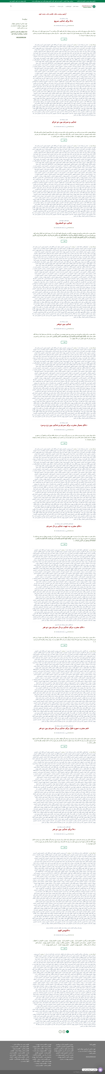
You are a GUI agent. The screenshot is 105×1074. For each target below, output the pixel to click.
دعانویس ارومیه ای (77, 66)
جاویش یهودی (67, 63)
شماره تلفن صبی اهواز (71, 596)
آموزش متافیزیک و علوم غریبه (80, 553)
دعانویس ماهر (89, 71)
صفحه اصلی (75, 6)
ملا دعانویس (53, 111)
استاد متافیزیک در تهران (38, 54)
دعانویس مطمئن (68, 73)
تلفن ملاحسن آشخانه (58, 59)
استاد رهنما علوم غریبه (67, 53)
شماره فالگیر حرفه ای (65, 100)
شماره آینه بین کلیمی (38, 83)
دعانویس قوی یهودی (44, 69)
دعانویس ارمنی (45, 64)
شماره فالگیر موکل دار (45, 100)
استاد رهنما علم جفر (77, 53)
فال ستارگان (41, 108)
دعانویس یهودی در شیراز (82, 581)
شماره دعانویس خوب (60, 95)
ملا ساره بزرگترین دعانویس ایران (42, 111)
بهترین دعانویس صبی (44, 58)
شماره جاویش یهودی (46, 93)
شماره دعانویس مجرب (55, 96)
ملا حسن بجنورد (60, 111)
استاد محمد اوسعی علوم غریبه (60, 56)
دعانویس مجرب (70, 71)
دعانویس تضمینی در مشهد (86, 573)
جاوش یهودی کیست (39, 61)
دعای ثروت (57, 624)
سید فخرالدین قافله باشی (77, 588)
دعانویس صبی (83, 69)
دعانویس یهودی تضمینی (56, 74)
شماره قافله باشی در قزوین (86, 101)
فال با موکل (72, 108)
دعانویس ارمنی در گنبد (87, 66)
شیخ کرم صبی (36, 101)
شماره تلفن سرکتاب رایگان (63, 89)
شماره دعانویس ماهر (66, 96)
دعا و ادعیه (52, 6)
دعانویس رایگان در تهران (60, 68)
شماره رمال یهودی (50, 98)
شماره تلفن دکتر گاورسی (41, 88)
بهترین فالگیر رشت (76, 59)
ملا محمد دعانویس (57, 113)
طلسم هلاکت (64, 613)
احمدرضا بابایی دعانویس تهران (52, 48)
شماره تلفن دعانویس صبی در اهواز (71, 88)
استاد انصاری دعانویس (57, 49)
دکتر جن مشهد (49, 78)
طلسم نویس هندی (49, 106)
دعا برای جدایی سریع (64, 21)
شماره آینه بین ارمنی (59, 83)
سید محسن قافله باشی (69, 83)
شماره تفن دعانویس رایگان (48, 84)
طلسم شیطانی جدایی (71, 105)
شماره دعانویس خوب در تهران (47, 95)
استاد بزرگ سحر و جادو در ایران (74, 51)
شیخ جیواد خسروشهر (74, 101)
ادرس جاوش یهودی (40, 48)
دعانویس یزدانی (74, 74)
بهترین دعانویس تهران (68, 58)
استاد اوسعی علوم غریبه (85, 556)
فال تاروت (67, 108)
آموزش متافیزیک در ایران (43, 46)
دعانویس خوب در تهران (72, 68)
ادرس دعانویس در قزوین (80, 555)
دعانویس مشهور (76, 73)
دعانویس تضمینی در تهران (48, 66)
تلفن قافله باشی (67, 59)
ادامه (63, 39)
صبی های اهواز (59, 103)
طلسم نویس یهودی (40, 106)
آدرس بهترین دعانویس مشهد (66, 44)
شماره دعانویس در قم (68, 601)
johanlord (59, 25)
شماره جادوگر (68, 598)
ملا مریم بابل (49, 113)
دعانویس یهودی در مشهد (82, 76)
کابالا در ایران (57, 110)
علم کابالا (78, 108)
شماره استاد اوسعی (80, 84)
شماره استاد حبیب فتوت (69, 84)
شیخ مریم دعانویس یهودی (70, 103)
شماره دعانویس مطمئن (43, 96)
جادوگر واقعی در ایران (84, 566)
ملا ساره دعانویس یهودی (67, 113)
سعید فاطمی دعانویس (59, 81)
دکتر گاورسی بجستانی (75, 79)
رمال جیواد (42, 79)
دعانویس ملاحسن (83, 74)
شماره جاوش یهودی (78, 93)
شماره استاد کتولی (59, 84)
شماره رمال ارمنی (68, 98)
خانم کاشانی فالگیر (86, 64)
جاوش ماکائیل (72, 61)
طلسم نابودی (66, 611)
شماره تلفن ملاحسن (74, 91)
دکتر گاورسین (66, 79)
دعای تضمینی (41, 76)
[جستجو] (10, 6)
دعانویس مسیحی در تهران (87, 73)
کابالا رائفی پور (50, 110)
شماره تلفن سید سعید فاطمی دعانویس (47, 89)
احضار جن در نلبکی (72, 48)
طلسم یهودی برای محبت (86, 108)
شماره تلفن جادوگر (68, 86)
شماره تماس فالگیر (51, 91)
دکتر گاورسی (83, 79)
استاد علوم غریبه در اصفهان (86, 560)
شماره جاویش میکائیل (57, 93)
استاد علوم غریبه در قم (72, 54)
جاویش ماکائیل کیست (83, 63)
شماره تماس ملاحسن (42, 91)
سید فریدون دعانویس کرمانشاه (83, 83)
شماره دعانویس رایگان (87, 96)
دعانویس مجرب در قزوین (48, 71)
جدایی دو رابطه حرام (64, 18)
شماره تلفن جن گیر (47, 86)
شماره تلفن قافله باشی (84, 91)
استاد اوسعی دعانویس (46, 49)
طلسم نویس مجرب (58, 106)
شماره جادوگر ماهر (87, 93)
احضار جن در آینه (81, 48)
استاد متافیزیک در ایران (49, 54)
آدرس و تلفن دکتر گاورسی (86, 551)
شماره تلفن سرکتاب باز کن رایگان (78, 89)
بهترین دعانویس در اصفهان (56, 58)
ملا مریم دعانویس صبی (40, 113)
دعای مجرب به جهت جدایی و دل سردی (63, 526)
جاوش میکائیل (65, 61)
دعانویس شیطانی (91, 69)
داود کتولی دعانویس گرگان (75, 64)
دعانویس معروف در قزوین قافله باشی (83, 580)
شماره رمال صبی (59, 98)
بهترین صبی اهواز (84, 565)
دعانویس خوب (81, 68)
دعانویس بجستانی (68, 66)
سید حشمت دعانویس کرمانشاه (46, 81)
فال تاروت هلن (48, 108)
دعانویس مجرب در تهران (60, 71)
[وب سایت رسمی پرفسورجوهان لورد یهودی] (89, 6)
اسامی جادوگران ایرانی (81, 49)
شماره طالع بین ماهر (86, 100)
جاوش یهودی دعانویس (50, 61)
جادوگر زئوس (50, 59)
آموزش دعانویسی (79, 46)
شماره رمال (75, 98)
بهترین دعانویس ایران (79, 58)
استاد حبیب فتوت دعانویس (60, 51)
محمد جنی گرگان (76, 111)
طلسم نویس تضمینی (78, 106)
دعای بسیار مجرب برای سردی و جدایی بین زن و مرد (64, 425)
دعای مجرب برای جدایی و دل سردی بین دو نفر (64, 627)
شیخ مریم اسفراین (91, 103)
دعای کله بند (82, 583)
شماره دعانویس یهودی (65, 603)
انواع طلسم (68, 6)
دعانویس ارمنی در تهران (86, 571)
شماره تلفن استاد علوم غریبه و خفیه (81, 86)
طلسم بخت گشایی (44, 103)
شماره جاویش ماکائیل (68, 93)
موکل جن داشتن (77, 115)
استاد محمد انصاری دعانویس (89, 56)
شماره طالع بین (64, 605)
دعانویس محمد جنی (83, 578)
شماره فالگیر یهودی (66, 606)
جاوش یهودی (59, 61)
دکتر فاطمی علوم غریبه (76, 585)
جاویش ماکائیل (92, 63)
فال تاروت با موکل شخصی (58, 108)
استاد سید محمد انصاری (55, 53)
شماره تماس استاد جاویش (63, 91)
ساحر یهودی (37, 79)
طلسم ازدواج (53, 103)
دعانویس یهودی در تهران (45, 74)
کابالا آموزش (64, 110)
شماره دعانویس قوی (76, 96)
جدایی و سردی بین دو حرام (64, 122)
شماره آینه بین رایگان (48, 83)
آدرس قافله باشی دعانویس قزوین (51, 44)
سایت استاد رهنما (80, 81)
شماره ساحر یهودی (41, 98)
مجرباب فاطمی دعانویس (86, 111)
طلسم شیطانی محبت (60, 105)
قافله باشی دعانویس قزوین (73, 110)
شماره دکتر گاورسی (83, 98)
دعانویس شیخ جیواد (38, 68)
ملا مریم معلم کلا (61, 620)
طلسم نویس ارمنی (87, 106)
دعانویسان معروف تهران (70, 76)
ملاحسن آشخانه (85, 115)
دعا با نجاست (66, 64)
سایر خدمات (60, 6)
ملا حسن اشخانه (68, 111)
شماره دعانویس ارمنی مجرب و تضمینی (87, 95)
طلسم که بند (45, 105)
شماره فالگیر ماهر (55, 100)
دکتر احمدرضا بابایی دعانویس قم (86, 78)
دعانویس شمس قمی (49, 68)
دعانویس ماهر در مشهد (79, 71)
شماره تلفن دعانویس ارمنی (77, 593)
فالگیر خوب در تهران (91, 110)
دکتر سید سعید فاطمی (40, 78)
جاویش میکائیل (74, 63)
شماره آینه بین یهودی (91, 84)
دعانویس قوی (52, 69)
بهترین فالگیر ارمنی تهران (87, 59)
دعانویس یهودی (66, 74)
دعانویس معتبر (60, 73)
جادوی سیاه (79, 61)
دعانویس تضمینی (59, 66)
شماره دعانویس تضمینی (71, 95)
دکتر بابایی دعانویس (65, 78)
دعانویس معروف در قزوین (50, 73)
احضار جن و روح (63, 48)
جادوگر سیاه (43, 59)
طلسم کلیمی (52, 105)
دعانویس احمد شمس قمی (56, 64)
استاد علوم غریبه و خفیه (61, 54)
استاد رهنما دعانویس (87, 53)
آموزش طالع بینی (70, 46)
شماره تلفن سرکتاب (91, 89)
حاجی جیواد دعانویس (84, 570)
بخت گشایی (70, 624)
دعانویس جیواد (88, 68)
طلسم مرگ (39, 105)
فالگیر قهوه (83, 110)
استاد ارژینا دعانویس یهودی (69, 49)
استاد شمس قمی (46, 53)
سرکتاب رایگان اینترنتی (70, 81)
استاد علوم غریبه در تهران (84, 54)
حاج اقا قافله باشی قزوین (47, 63)
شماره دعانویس (37, 93)
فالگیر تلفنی (35, 108)
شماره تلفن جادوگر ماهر (57, 86)
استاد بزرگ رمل (86, 51)
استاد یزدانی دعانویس (39, 56)
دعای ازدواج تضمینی (49, 76)
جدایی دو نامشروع (64, 223)
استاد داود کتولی (50, 51)
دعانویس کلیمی (82, 576)
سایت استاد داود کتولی (90, 81)
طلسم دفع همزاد (86, 105)
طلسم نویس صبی (68, 106)
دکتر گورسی (60, 79)
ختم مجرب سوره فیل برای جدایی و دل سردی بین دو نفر (64, 728)
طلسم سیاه (79, 105)
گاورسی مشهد (65, 616)
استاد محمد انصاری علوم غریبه (75, 56)
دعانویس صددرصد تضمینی (62, 69)
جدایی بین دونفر (64, 324)
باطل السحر (61, 220)
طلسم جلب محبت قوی (67, 610)
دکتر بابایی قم (57, 78)
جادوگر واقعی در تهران (87, 61)
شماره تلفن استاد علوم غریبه (75, 591)
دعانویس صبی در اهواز (74, 69)
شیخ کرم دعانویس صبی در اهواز (47, 101)
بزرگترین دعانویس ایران (90, 58)
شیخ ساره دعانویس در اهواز (62, 101)
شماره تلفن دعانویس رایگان (85, 88)
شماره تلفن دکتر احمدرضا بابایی (54, 88)
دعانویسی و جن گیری (59, 76)
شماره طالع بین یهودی (76, 100)
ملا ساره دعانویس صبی (60, 618)
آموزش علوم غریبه (61, 46)
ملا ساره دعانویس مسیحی (80, 113)
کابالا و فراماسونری (42, 110)
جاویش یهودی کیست (58, 63)
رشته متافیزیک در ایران (51, 79)
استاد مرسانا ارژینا (48, 56)
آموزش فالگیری (52, 46)
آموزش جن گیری (87, 46)
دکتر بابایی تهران (74, 78)
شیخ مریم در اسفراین (81, 103)
